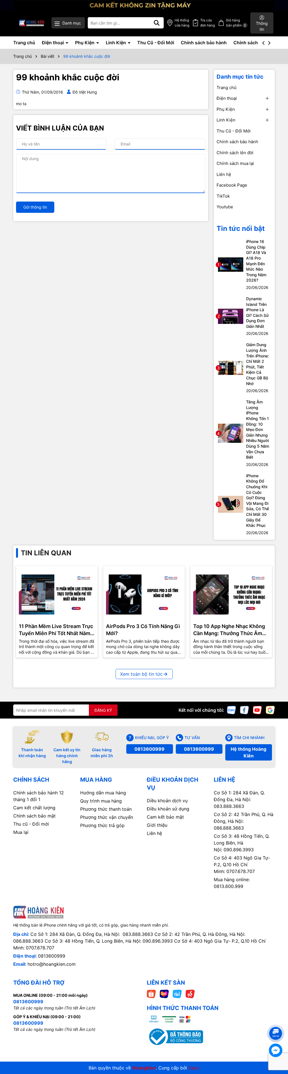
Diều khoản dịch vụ (167, 800)
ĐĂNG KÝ (103, 710)
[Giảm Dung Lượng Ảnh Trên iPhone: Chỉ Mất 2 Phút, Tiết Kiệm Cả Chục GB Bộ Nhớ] (230, 367)
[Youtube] (257, 709)
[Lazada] (164, 993)
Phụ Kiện (85, 42)
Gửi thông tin (35, 207)
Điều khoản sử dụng (168, 809)
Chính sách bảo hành (204, 42)
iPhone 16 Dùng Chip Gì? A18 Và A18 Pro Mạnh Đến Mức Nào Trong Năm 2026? (256, 260)
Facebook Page (232, 185)
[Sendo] (190, 993)
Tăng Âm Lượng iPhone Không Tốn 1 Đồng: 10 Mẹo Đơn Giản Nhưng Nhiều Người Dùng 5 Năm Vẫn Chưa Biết (257, 429)
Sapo (193, 1068)
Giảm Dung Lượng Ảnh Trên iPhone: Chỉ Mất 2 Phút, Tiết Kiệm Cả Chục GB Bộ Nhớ (257, 364)
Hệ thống (182, 22)
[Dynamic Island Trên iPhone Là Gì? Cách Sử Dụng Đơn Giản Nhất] (230, 315)
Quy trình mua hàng (101, 801)
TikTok (223, 196)
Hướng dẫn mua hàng (103, 792)
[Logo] (32, 22)
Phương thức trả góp (102, 825)
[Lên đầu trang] (276, 1023)
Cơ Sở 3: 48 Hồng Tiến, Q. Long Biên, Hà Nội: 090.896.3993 (241, 842)
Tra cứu (207, 22)
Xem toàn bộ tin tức (141, 674)
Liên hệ (224, 174)
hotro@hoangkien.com (52, 964)
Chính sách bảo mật (34, 816)
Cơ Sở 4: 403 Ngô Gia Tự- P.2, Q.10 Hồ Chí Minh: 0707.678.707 (242, 864)
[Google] (270, 709)
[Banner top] (144, 4)
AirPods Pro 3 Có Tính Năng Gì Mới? (143, 629)
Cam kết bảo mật (165, 817)
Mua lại (20, 832)
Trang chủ (24, 42)
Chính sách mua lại (235, 163)
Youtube (225, 206)
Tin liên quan (46, 553)
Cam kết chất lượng (34, 807)
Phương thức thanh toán (106, 809)
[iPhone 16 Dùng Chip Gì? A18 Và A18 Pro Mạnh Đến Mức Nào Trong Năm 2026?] (230, 264)
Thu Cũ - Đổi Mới (155, 42)
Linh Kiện (116, 42)
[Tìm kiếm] (157, 22)
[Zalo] (231, 709)
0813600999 (149, 749)
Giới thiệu (157, 825)
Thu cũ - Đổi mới (31, 824)
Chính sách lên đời (253, 42)
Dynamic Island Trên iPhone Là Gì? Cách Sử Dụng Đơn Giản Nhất (257, 312)
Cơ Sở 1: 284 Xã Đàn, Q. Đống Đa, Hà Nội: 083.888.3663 (239, 799)
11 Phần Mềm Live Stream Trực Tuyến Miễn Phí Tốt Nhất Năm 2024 (56, 630)
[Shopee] (151, 993)
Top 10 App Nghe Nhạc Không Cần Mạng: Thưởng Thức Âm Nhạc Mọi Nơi (229, 630)
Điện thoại (53, 42)
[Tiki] (177, 993)
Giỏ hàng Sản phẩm (236, 22)
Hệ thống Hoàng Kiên (248, 752)
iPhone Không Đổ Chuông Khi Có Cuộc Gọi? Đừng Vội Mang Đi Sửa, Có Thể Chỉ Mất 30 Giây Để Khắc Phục (257, 500)
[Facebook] (244, 709)
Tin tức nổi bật (241, 228)
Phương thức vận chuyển (106, 817)
